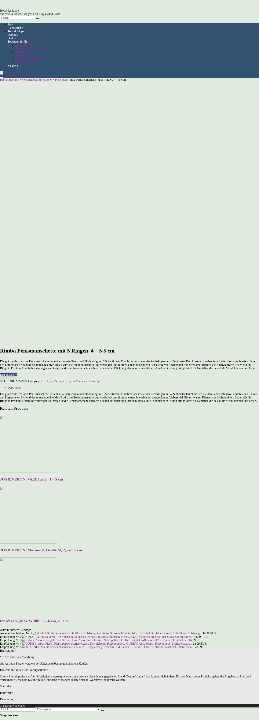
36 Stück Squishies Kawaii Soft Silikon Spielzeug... (171, 633)
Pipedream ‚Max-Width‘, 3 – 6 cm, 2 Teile (34, 621)
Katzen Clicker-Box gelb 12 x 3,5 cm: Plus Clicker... (156, 640)
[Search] (37, 18)
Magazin (13, 65)
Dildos (12, 38)
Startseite (5, 686)
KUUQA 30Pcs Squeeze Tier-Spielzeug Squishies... (162, 636)
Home (3, 79)
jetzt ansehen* (8, 374)
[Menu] (1, 73)
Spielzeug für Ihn (18, 41)
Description (14, 387)
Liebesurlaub (15, 27)
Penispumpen (23, 51)
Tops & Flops (16, 31)
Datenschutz (7, 699)
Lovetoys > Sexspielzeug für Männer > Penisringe (37, 79)
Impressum (6, 692)
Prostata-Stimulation (27, 62)
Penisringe (21, 55)
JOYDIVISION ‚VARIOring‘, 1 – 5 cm (31, 479)
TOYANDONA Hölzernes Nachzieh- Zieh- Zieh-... (163, 647)
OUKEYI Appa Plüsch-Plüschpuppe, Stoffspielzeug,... (159, 643)
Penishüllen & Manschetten (31, 48)
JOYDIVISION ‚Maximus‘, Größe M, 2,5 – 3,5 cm (41, 550)
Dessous (13, 34)
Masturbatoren (23, 45)
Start (10, 24)
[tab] (133, 387)
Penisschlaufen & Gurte (29, 58)
